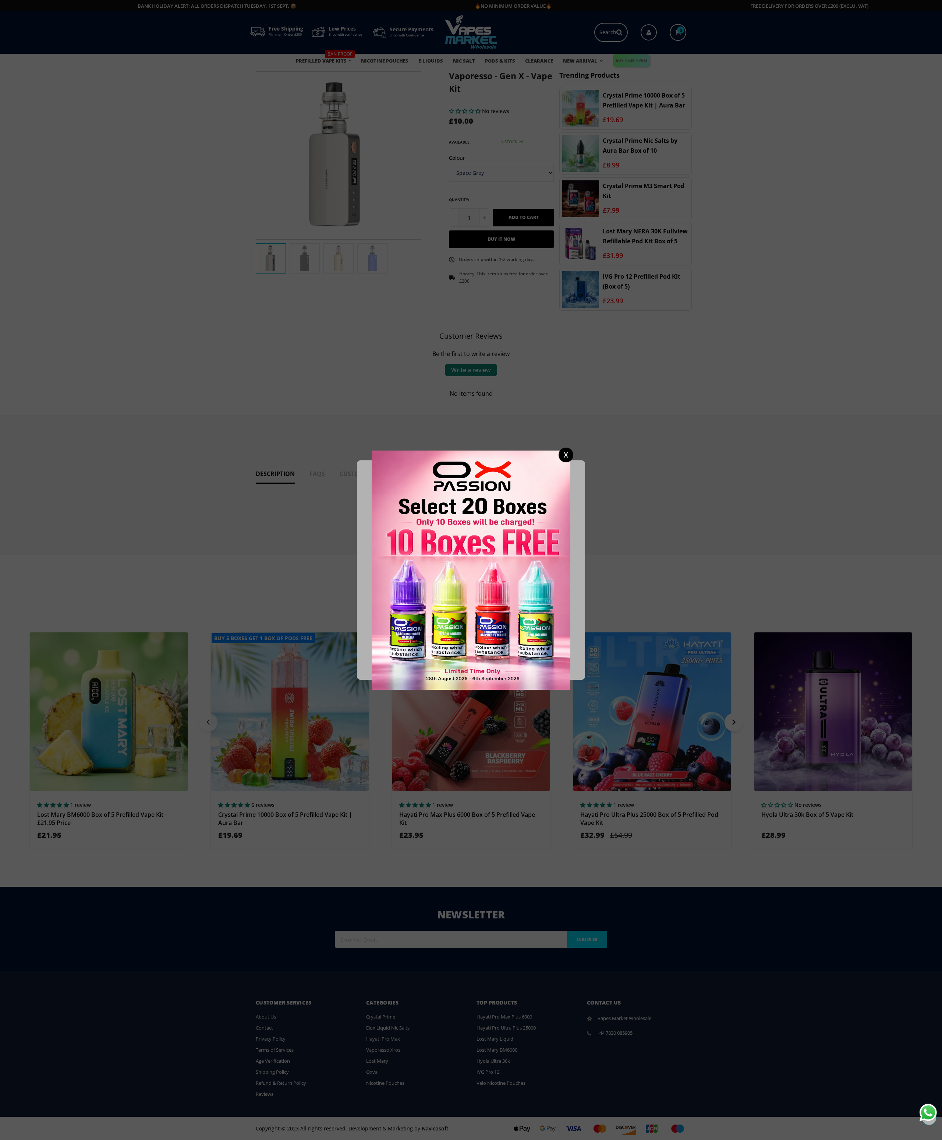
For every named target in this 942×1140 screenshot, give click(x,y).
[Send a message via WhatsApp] (928, 1112)
